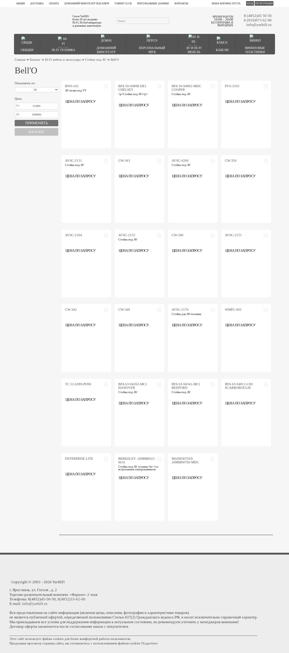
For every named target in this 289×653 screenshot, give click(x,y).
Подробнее (149, 643)
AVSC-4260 (180, 160)
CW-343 (124, 160)
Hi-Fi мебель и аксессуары (63, 59)
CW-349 (124, 309)
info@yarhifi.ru (259, 25)
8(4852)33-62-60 (71, 599)
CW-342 (71, 309)
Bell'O (115, 59)
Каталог (35, 59)
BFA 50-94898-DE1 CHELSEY (132, 87)
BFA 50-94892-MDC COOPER (186, 87)
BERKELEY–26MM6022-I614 (137, 460)
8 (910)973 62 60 (258, 20)
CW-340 (177, 235)
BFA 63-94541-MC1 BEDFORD (186, 385)
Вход (250, 3)
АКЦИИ (20, 3)
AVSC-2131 (73, 160)
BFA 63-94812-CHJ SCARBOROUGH (239, 385)
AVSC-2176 (180, 309)
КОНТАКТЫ (181, 3)
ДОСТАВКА (37, 3)
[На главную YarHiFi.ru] (41, 20)
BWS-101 (72, 86)
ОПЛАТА (54, 3)
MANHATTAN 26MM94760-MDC (185, 460)
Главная (20, 59)
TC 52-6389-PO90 (78, 384)
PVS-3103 (232, 86)
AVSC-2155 (126, 235)
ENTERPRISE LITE (79, 458)
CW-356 (231, 160)
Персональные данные (153, 3)
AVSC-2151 (233, 235)
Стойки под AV (95, 59)
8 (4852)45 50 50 (258, 16)
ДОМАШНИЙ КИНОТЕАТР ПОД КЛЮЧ (86, 3)
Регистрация (264, 3)
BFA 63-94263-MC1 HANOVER (132, 385)
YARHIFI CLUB (123, 3)
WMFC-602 (233, 309)
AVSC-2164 (73, 235)
